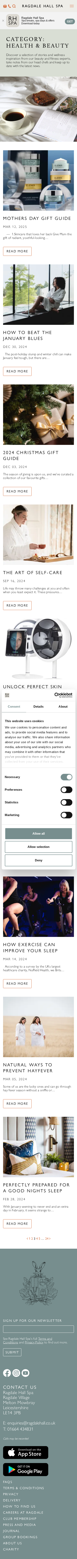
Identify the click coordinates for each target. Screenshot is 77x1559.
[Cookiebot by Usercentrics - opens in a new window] (54, 695)
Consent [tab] (14, 706)
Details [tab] (38, 706)
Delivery (12, 1500)
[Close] (3, 20)
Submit (12, 1352)
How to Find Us (19, 1506)
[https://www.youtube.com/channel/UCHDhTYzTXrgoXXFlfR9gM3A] (25, 1373)
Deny (38, 860)
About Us (12, 1543)
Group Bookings (20, 1537)
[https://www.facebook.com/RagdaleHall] (7, 1373)
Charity (11, 1549)
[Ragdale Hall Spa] (42, 6)
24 (46, 1239)
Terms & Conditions (23, 1488)
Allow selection (38, 847)
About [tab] (63, 706)
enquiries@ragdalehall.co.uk (31, 1423)
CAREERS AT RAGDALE (23, 1512)
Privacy (11, 1494)
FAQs (7, 1482)
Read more (17, 251)
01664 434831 (20, 1429)
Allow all (38, 833)
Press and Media (19, 1525)
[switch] (66, 789)
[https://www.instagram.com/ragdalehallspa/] (16, 1373)
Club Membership (20, 1519)
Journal (11, 1531)
